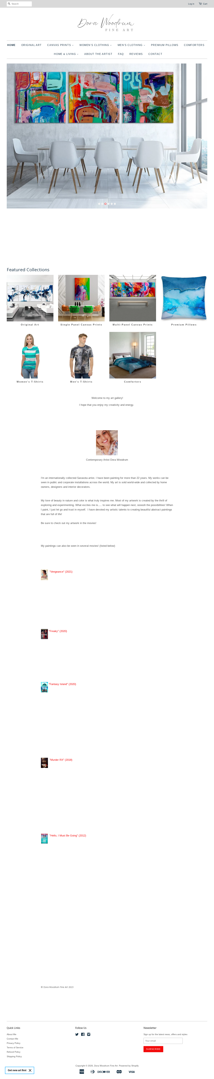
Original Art (31, 45)
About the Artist (98, 54)
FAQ (121, 54)
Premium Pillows (164, 45)
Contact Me (12, 1038)
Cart (205, 4)
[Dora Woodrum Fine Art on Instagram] (88, 1035)
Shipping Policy (14, 1056)
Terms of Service (15, 1047)
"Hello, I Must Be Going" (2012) (68, 835)
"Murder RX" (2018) (62, 759)
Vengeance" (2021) (61, 571)
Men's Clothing (131, 45)
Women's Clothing (94, 45)
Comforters (194, 45)
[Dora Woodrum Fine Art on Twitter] (77, 1035)
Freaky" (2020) (58, 631)
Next (200, 137)
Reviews (136, 54)
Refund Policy (13, 1052)
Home (11, 45)
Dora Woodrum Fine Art (106, 1065)
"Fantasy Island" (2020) (62, 684)
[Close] (30, 1070)
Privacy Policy (13, 1043)
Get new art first (17, 1070)
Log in (191, 4)
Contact (155, 54)
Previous (13, 137)
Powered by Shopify (129, 1065)
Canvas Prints (59, 45)
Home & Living (65, 54)
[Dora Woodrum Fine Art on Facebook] (83, 1035)
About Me (11, 1034)
